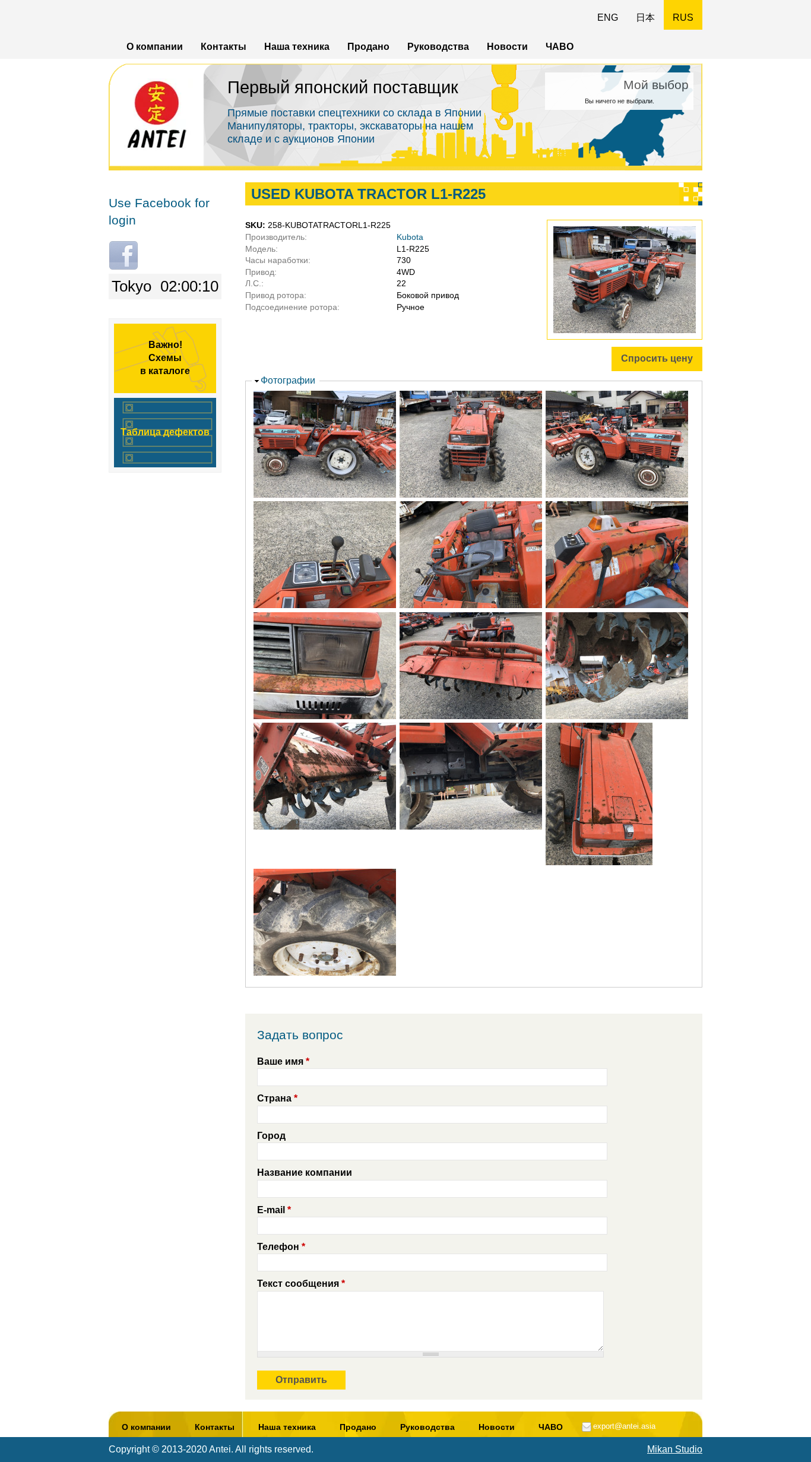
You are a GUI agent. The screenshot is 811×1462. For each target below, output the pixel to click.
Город (271, 1136)
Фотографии (288, 380)
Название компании (304, 1172)
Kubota (410, 237)
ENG (607, 17)
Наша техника (297, 47)
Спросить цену (657, 358)
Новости (507, 47)
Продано (368, 47)
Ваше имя (283, 1061)
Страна (277, 1098)
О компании (154, 47)
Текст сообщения (301, 1284)
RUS (683, 17)
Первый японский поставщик (342, 87)
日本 (645, 17)
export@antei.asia (624, 1426)
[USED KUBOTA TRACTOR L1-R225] (612, 336)
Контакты (223, 47)
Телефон (281, 1247)
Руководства (438, 47)
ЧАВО (560, 47)
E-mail (274, 1210)
